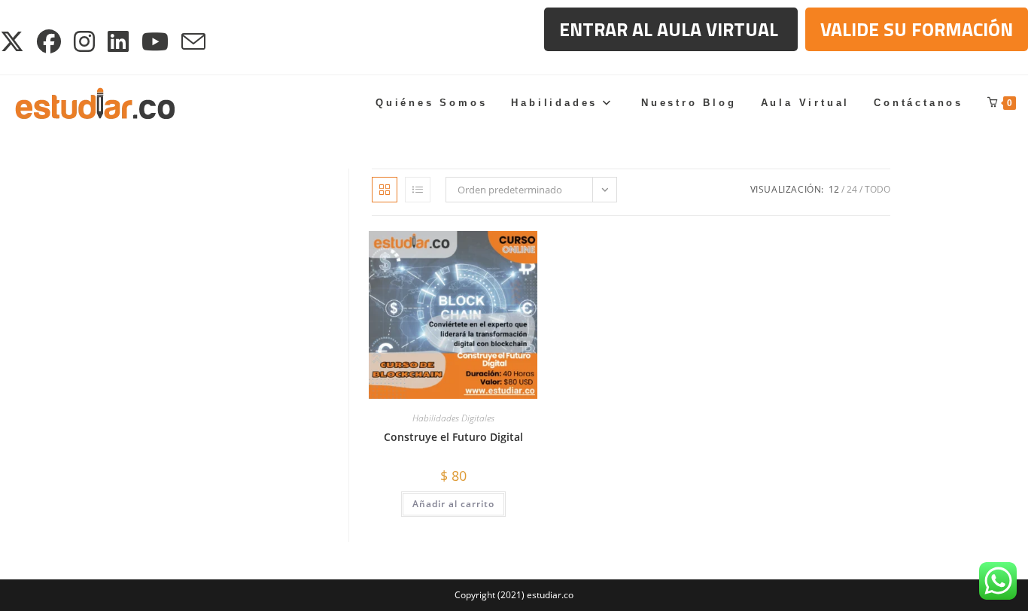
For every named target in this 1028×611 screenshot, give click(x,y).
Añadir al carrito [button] (453, 503)
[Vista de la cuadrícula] (384, 189)
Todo (877, 189)
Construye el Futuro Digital (453, 437)
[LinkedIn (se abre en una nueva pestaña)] (119, 41)
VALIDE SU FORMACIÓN (916, 29)
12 (834, 189)
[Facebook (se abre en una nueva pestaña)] (50, 41)
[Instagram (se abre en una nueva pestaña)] (85, 41)
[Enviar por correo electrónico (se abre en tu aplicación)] (194, 41)
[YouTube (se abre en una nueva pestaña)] (156, 41)
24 (852, 189)
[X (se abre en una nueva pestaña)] (16, 41)
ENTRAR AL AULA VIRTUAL (671, 29)
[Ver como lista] (417, 189)
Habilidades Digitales (453, 418)
